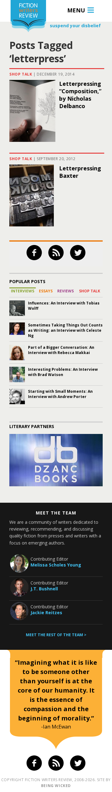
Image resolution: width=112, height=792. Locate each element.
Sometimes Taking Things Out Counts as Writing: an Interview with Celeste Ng (65, 330)
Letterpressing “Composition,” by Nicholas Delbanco (80, 95)
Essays (46, 291)
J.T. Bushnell (44, 589)
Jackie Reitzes (46, 612)
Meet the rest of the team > (56, 634)
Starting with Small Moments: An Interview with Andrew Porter (60, 394)
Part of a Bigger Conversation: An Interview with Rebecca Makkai (61, 350)
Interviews (22, 291)
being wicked (56, 785)
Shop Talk (20, 74)
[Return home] (28, 17)
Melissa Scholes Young (55, 565)
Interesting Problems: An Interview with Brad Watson (63, 372)
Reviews (65, 291)
